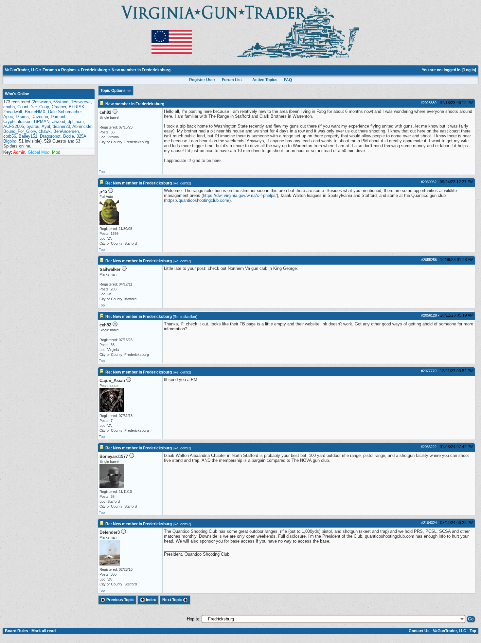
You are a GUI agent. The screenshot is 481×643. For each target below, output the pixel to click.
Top (102, 172)
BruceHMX (35, 111)
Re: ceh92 (182, 183)
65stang (60, 101)
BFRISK (76, 106)
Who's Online (17, 94)
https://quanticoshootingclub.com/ (197, 200)
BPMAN (41, 121)
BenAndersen (66, 131)
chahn (9, 106)
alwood (58, 121)
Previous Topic (119, 600)
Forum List (232, 80)
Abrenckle (81, 126)
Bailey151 (28, 136)
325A (81, 136)
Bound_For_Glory (19, 131)
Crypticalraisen (17, 121)
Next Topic (172, 600)
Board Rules (16, 631)
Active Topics (264, 80)
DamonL (58, 116)
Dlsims (22, 116)
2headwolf (12, 111)
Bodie (68, 136)
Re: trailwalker (185, 317)
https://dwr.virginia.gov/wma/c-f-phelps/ (240, 195)
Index (150, 600)
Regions (69, 70)
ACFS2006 (13, 126)
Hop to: (194, 619)
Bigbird (9, 141)
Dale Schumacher (64, 111)
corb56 (9, 136)
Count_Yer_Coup (33, 106)
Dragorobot (50, 136)
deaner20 (61, 126)
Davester (39, 116)
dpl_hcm (76, 121)
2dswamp (42, 101)
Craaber (59, 106)
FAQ (288, 80)
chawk (45, 131)
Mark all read (43, 631)
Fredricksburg (94, 70)
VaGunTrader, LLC (21, 70)
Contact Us (419, 631)
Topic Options (113, 90)
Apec (8, 116)
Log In (469, 70)
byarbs (33, 126)
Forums (50, 70)
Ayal (46, 126)
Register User (202, 80)
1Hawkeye (81, 101)
